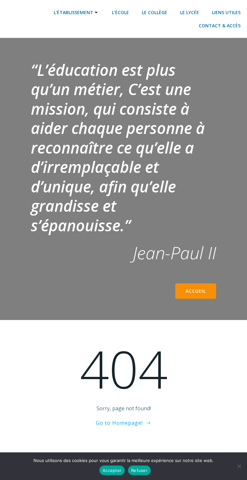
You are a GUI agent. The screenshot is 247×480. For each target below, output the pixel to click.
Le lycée (189, 12)
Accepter (112, 470)
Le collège (154, 12)
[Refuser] (239, 466)
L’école (120, 12)
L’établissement (73, 12)
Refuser (139, 470)
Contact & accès (220, 25)
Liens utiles (226, 12)
